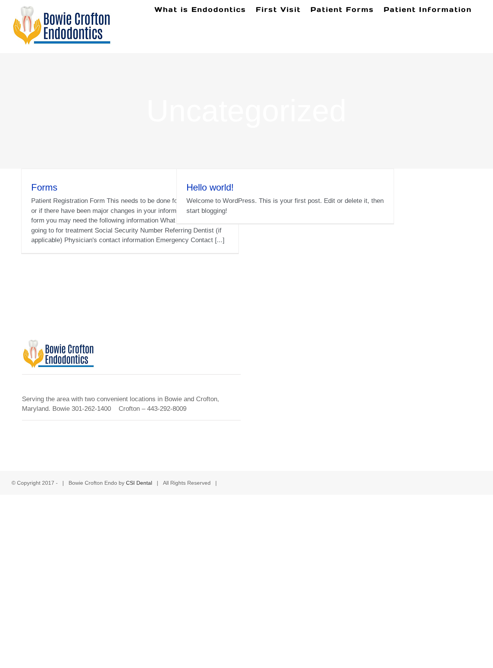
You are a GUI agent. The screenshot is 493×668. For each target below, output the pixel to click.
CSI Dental (139, 483)
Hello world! (210, 187)
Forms (44, 187)
